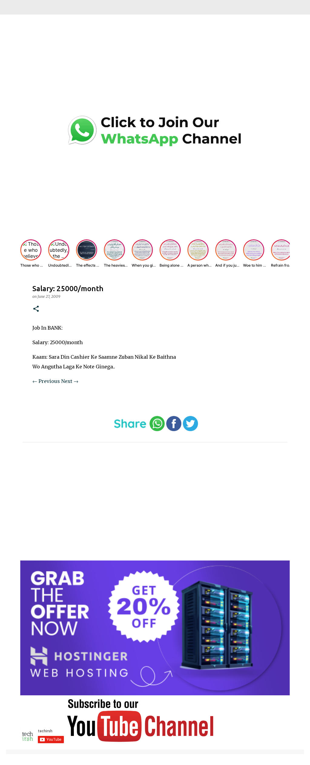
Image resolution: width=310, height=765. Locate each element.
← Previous (46, 381)
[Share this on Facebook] (173, 430)
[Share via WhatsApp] (157, 430)
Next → (69, 381)
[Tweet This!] (190, 430)
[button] (36, 309)
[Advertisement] (155, 69)
